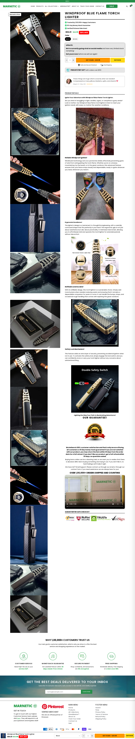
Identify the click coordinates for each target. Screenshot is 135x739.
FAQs (97, 710)
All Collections (51, 6)
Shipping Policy (100, 719)
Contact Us (100, 6)
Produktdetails (72, 93)
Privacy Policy (100, 712)
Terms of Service (101, 714)
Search (98, 708)
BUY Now (117, 60)
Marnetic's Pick (15, 14)
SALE (112, 6)
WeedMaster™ (65, 6)
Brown (75, 39)
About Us (75, 6)
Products (40, 6)
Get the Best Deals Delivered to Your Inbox (67, 682)
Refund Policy (100, 716)
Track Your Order (87, 6)
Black (68, 39)
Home (33, 6)
